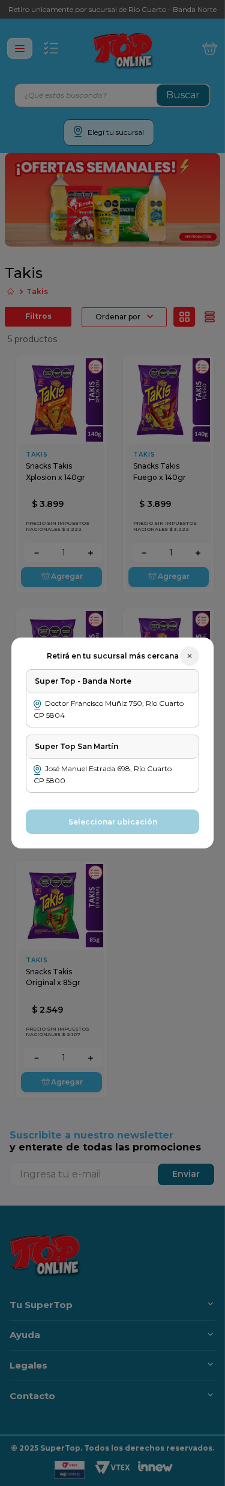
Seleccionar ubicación (112, 821)
